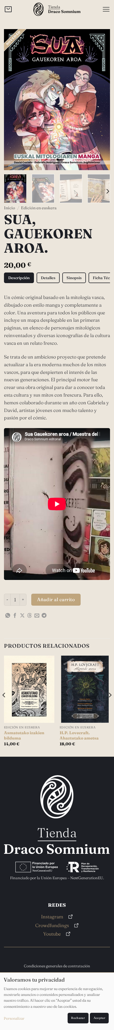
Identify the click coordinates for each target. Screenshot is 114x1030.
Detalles (48, 277)
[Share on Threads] (29, 616)
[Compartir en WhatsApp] (7, 616)
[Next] (101, 99)
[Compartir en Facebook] (14, 616)
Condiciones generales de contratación (57, 966)
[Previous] (12, 99)
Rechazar (78, 1018)
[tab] (19, 278)
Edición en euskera (38, 207)
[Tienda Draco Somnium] (57, 9)
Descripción (19, 277)
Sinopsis (74, 277)
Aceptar (99, 1018)
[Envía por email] (36, 616)
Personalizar (14, 1018)
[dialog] (57, 1001)
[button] (106, 9)
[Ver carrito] (8, 9)
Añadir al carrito (56, 599)
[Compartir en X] (22, 616)
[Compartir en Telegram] (44, 616)
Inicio (9, 207)
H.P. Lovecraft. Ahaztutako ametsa (79, 735)
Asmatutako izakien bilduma (24, 735)
